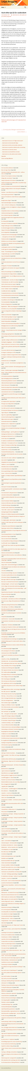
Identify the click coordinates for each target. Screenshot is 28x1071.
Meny (2, 7)
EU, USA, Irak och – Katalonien (7, 1039)
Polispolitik (3, 616)
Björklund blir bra (5, 768)
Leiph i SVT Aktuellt (5, 828)
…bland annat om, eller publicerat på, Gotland (11, 154)
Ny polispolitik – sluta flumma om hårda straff (11, 598)
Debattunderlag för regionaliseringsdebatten (11, 483)
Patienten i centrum (5, 1002)
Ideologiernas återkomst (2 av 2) (8, 434)
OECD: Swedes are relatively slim (8, 897)
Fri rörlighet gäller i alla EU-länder (8, 520)
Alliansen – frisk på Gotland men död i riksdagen (11, 330)
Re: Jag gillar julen (5, 740)
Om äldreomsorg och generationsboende (10, 738)
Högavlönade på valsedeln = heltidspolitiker (10, 592)
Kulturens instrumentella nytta (7, 552)
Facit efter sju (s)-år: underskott (8, 408)
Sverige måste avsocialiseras (7, 941)
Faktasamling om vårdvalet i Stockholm (9, 729)
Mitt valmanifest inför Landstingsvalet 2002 (10, 1060)
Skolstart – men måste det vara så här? (9, 192)
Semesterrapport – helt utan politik (9, 842)
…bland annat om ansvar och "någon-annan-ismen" (12, 140)
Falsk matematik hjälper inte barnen (9, 202)
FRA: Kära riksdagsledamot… (7, 700)
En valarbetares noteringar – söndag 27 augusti (11, 837)
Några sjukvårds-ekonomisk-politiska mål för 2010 (12, 803)
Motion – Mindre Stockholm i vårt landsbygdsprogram (12, 366)
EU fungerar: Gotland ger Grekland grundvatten (11, 357)
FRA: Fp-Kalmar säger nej (6, 702)
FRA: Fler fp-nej (4, 709)
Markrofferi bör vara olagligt (7, 773)
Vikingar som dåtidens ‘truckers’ (8, 704)
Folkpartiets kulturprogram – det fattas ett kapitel (12, 765)
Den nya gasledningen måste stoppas (9, 471)
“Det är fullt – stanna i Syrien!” (7, 509)
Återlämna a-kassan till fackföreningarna (10, 985)
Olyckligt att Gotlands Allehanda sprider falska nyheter (13, 397)
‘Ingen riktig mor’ (5, 412)
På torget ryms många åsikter (7, 403)
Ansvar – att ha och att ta (6, 473)
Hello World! (4, 922)
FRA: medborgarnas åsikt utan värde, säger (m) (11, 663)
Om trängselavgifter (5, 1000)
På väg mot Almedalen (6, 594)
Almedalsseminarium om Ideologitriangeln (10, 286)
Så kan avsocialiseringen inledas (8, 943)
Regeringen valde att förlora (7, 528)
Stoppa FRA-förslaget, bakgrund (8, 716)
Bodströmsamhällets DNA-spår (8, 860)
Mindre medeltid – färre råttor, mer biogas (10, 755)
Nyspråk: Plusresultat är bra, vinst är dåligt (10, 867)
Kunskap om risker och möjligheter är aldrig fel (11, 207)
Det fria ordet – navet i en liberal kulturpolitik (11, 880)
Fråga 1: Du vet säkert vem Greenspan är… (10, 1035)
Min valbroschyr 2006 (5, 851)
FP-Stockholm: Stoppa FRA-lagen (8, 720)
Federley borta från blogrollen (7, 667)
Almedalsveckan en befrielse (7, 466)
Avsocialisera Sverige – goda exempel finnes (11, 928)
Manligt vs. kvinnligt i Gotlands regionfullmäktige (11, 475)
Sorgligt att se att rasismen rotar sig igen (10, 268)
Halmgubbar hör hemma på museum (9, 462)
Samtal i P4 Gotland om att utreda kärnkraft (10, 186)
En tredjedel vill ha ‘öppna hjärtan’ (8, 401)
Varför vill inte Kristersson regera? (8, 284)
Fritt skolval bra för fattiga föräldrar (9, 274)
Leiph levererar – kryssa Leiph (7, 618)
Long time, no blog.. (5, 659)
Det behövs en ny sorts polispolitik (8, 308)
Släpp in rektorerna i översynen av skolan (10, 344)
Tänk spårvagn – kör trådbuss (7, 607)
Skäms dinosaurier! (5, 385)
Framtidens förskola (5, 297)
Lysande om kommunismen (7, 882)
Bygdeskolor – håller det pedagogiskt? (9, 306)
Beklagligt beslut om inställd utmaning (9, 325)
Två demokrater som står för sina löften (9, 282)
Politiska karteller (5, 239)
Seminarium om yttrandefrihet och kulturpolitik (11, 871)
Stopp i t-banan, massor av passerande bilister (11, 1048)
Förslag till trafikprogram (6, 987)
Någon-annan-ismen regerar (7, 419)
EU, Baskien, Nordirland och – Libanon (9, 845)
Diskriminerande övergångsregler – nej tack (10, 1013)
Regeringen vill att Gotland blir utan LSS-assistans (12, 454)
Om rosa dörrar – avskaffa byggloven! (9, 788)
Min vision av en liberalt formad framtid (9, 581)
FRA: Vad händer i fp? (5, 711)
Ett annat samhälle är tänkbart (7, 865)
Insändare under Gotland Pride (8, 507)
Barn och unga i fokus (6, 170)
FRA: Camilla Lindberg (6, 672)
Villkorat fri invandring (6, 447)
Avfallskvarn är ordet (5, 733)
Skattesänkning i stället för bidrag (8, 1021)
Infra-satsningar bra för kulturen (8, 650)
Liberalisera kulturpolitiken (7, 495)
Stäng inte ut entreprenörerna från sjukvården (11, 1017)
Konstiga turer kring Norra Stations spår (10, 627)
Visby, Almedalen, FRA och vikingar (8, 665)
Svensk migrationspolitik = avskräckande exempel (12, 489)
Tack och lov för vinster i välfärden (8, 457)
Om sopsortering (5, 948)
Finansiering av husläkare (6, 964)
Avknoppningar (4, 636)
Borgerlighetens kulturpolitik (7, 731)
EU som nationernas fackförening (8, 1043)
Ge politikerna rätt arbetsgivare (8, 299)
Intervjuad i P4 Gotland (6, 486)
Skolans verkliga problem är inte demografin (11, 188)
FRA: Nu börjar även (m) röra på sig (8, 693)
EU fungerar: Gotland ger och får (8, 352)
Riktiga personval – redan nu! (7, 918)
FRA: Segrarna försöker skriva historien (9, 670)
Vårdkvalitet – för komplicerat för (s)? (9, 443)
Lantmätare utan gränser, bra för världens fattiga (11, 685)
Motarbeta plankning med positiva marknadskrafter (12, 1023)
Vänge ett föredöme (5, 230)
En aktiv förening (5, 1015)
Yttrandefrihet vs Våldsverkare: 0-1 (8, 809)
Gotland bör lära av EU (6, 360)
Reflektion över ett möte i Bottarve (9, 241)
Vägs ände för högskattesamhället (8, 1033)
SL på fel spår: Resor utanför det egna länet (10, 545)
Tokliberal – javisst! (5, 464)
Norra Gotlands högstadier (7, 215)
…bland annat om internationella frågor (9, 143)
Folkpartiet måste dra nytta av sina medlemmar (11, 555)
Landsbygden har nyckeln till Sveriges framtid (11, 394)
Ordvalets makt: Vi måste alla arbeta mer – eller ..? (12, 950)
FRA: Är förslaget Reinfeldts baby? (8, 698)
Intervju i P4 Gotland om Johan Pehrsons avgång (11, 196)
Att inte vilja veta (5, 438)
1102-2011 (3, 570)
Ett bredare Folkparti (5, 577)
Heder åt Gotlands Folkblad (7, 500)
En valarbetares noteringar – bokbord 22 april (11, 876)
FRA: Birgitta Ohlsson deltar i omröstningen (10, 689)
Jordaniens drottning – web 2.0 (8, 722)
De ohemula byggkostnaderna (7, 228)
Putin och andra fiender (6, 538)
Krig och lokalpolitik (5, 256)
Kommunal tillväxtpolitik (6, 1006)
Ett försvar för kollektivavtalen (8, 934)
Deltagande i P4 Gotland (6, 265)
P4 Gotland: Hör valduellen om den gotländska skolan (12, 243)
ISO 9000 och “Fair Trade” (6, 945)
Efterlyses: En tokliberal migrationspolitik (10, 514)
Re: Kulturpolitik (4, 221)
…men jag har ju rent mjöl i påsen (8, 236)
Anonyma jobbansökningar (7, 916)
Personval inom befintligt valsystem (9, 572)
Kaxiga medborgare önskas (7, 225)
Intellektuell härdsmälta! (6, 389)
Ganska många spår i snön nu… (8, 901)
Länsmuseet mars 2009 (6, 653)
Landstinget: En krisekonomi (7, 932)
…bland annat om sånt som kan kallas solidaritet (11, 145)
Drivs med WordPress (6, 1068)
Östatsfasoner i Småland (6, 937)
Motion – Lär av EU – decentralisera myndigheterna (12, 362)
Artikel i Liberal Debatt (6, 862)
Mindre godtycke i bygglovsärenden (9, 775)
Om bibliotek (4, 854)
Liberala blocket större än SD (7, 391)
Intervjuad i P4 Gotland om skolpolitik (9, 223)
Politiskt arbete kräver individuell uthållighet (10, 727)
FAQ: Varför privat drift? (6, 978)
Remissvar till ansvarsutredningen (8, 997)
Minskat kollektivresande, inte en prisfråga (10, 782)
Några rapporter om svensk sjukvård (9, 899)
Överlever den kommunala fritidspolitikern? (10, 323)
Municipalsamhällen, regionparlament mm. (10, 1011)
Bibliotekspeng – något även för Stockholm (10, 761)
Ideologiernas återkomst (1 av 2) (8, 436)
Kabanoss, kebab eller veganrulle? (8, 993)
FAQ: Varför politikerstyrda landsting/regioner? (11, 972)
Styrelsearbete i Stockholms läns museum (10, 621)
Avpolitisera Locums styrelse (7, 962)
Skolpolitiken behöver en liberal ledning (9, 210)
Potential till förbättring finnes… (8, 451)
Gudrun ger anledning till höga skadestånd (10, 980)
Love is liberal (22, 132)
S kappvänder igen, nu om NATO (8, 253)
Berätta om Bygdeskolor (6, 304)
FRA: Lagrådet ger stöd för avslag (8, 683)
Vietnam (3, 747)
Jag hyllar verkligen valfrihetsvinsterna (9, 339)
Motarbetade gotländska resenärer (9, 380)
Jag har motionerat (5, 770)
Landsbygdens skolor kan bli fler (8, 247)
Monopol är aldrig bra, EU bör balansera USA (10, 1054)
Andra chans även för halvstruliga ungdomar (10, 957)
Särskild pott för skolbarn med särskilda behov (11, 749)
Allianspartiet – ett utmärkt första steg (9, 892)
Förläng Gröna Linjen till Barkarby (8, 526)
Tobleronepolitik (4, 596)
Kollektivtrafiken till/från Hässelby (8, 759)
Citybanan (3, 807)
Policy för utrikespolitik (6, 562)
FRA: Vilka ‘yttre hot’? (5, 691)
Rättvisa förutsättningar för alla (8, 271)
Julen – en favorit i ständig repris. (8, 205)
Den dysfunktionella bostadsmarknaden (10, 295)
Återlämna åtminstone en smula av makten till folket (12, 644)
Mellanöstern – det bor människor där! (9, 847)
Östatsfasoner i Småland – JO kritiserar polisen (11, 799)
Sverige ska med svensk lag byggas (9, 234)
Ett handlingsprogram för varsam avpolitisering (11, 1041)
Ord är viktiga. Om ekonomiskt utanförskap (10, 586)
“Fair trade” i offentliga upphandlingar (9, 874)
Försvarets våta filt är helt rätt (7, 350)
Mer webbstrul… (5, 790)
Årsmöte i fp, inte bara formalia (8, 779)
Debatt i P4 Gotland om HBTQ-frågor (9, 445)
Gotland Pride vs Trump (6, 449)
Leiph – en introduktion (6, 840)
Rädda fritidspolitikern (6, 321)
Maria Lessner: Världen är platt (7, 869)
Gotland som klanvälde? (6, 314)
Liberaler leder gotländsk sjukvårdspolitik (10, 346)
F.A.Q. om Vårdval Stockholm (7, 724)
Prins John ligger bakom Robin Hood (9, 1027)
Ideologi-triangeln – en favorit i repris (9, 584)
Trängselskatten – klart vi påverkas (8, 920)
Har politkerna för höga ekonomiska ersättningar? (12, 966)
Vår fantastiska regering (6, 744)
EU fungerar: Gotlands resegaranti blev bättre (11, 354)
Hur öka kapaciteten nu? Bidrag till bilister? (10, 1062)
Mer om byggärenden (6, 784)
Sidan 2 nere (4, 797)
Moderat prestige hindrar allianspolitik (9, 387)
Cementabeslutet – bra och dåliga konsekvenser (11, 276)
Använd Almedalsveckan (6, 469)
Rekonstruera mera (5, 328)
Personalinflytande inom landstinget (9, 639)
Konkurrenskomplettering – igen (8, 856)
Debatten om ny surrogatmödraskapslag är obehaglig (12, 428)
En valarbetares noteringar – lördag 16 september (12, 817)
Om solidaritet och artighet (7, 914)
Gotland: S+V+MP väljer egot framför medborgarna (12, 522)
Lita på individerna (5, 995)
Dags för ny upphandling (6, 414)
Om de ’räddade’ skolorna (7, 288)
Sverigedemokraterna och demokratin (9, 293)
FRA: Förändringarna (5, 679)
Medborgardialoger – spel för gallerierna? (10, 431)
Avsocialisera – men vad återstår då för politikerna (12, 833)
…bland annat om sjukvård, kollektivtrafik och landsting (13, 147)
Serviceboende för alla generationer (9, 492)
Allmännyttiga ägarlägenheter (7, 334)
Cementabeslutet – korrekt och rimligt (9, 279)
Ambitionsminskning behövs (7, 213)
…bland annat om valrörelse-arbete (9, 149)
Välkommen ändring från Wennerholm (9, 604)
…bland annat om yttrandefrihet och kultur (10, 151)
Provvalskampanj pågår (6, 648)
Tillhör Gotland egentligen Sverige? (9, 317)
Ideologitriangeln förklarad (7, 512)
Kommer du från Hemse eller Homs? (9, 503)
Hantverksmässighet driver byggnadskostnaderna (12, 217)
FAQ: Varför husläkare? (6, 976)
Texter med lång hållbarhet (7, 158)
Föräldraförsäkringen (6, 505)
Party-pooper (4, 811)
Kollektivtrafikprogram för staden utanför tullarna (12, 641)
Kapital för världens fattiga (7, 1046)
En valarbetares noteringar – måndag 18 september (12, 813)
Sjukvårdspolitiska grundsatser (8, 1009)
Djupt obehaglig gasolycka (7, 378)
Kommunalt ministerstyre (6, 421)
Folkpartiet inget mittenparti (7, 795)
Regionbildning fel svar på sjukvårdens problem (11, 479)
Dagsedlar (9, 16)
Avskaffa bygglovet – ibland (7, 777)
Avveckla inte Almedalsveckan (7, 319)
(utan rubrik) (4, 460)
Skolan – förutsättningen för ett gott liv (9, 251)
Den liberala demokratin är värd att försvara (10, 262)
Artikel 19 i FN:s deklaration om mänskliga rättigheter (12, 903)
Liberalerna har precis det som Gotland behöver (11, 258)
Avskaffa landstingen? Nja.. (7, 1004)
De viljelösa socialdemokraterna (8, 440)
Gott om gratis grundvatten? (7, 194)
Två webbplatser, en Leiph (7, 849)
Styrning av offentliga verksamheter (9, 1052)
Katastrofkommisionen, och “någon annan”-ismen (12, 925)
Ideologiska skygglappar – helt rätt (8, 342)
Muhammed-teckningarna (6, 907)
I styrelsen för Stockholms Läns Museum (10, 655)
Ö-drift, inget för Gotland (6, 249)
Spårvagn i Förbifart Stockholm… (8, 753)
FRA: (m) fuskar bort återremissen (8, 681)
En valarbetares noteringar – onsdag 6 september (12, 825)
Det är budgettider (5, 232)
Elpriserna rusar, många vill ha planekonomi (10, 601)
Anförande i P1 (4, 983)
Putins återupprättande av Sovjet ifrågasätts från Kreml (13, 530)
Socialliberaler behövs (6, 291)
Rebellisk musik (4, 858)
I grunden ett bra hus (5, 939)
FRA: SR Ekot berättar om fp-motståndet (10, 707)
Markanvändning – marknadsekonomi (9, 960)
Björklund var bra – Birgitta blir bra (8, 423)
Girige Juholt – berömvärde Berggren (9, 564)
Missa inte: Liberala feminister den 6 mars (10, 894)
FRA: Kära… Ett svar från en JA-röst (9, 696)
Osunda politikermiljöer (6, 831)
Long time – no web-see (6, 793)
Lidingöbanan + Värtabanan (7, 624)
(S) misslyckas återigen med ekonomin (13, 129)
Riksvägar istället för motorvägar (8, 579)
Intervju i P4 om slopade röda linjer (8, 176)
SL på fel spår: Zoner (5, 543)
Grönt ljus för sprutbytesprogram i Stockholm (11, 613)
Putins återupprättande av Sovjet (8, 534)
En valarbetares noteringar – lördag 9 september (11, 821)
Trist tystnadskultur (5, 302)
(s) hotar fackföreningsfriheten (8, 417)
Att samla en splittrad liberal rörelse (9, 575)
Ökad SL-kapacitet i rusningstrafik (8, 1058)
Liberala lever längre (5, 536)
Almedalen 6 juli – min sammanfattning (9, 661)
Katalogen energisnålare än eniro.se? (9, 742)
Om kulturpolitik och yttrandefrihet (8, 911)
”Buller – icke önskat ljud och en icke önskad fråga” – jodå (13, 588)
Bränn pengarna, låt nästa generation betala (10, 336)
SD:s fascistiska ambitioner (7, 167)
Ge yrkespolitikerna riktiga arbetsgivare (10, 541)
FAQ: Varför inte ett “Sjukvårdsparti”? (9, 970)
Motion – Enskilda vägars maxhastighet (9, 370)
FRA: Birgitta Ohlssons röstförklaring (9, 674)
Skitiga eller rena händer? (6, 178)
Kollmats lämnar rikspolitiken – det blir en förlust (11, 885)
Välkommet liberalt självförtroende (8, 383)
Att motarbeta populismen (7, 376)
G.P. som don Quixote (5, 909)
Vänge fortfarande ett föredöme (8, 180)
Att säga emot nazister (6, 426)
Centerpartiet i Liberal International (8, 718)
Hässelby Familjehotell (6, 736)
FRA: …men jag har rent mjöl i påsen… (9, 713)
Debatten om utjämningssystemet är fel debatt (11, 1029)
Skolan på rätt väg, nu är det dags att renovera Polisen (13, 629)
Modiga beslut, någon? (6, 200)
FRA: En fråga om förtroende (7, 676)
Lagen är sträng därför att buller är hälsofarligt (11, 311)
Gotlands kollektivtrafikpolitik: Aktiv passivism (11, 497)
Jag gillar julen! (4, 786)
